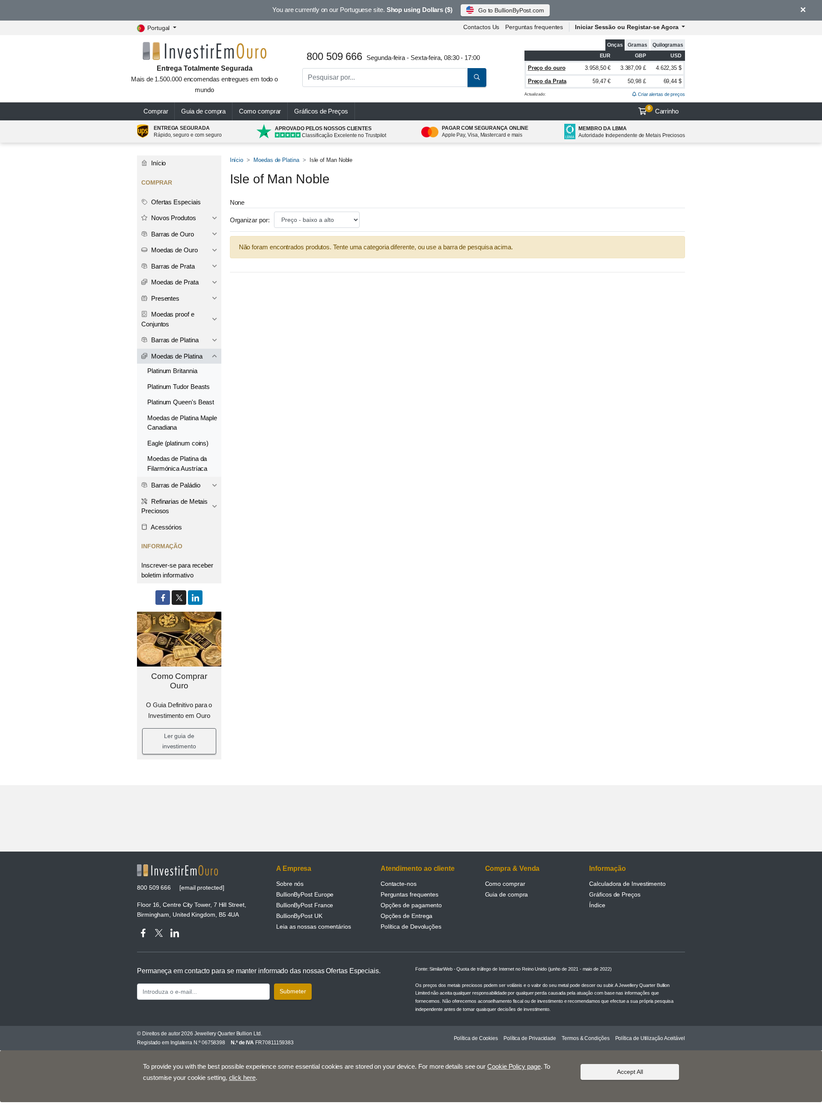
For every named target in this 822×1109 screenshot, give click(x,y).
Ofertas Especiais (175, 202)
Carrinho (663, 110)
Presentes (164, 298)
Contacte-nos (399, 883)
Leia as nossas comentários (313, 926)
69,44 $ (673, 81)
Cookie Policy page (514, 1066)
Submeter (293, 991)
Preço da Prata (547, 81)
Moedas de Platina (276, 160)
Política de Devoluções (411, 926)
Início (237, 160)
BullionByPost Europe (305, 894)
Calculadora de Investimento (627, 883)
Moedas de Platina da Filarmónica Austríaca (177, 463)
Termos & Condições (586, 1038)
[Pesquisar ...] (477, 77)
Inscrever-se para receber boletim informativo (177, 570)
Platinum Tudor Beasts (178, 386)
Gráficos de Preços (614, 894)
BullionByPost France (304, 905)
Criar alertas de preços (661, 94)
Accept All (630, 1071)
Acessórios (165, 527)
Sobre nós (290, 883)
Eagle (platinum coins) (177, 443)
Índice (597, 905)
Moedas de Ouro (173, 250)
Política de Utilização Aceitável (650, 1038)
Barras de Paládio (174, 485)
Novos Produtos (172, 217)
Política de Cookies (476, 1038)
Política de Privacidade (529, 1038)
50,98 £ (637, 81)
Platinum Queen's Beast (180, 402)
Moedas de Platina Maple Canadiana (182, 422)
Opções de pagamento (411, 905)
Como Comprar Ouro (179, 681)
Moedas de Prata (174, 282)
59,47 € (602, 81)
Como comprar (260, 111)
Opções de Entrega (407, 915)
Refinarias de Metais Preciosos (174, 506)
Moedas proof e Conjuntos (167, 319)
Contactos (481, 27)
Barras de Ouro (171, 234)
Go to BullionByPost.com (511, 10)
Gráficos (321, 111)
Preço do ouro (547, 68)
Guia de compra (203, 111)
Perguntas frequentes (534, 27)
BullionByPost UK (299, 915)
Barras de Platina (174, 340)
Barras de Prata (172, 266)
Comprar (155, 111)
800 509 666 (154, 887)
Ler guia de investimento (179, 741)
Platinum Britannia (172, 370)
